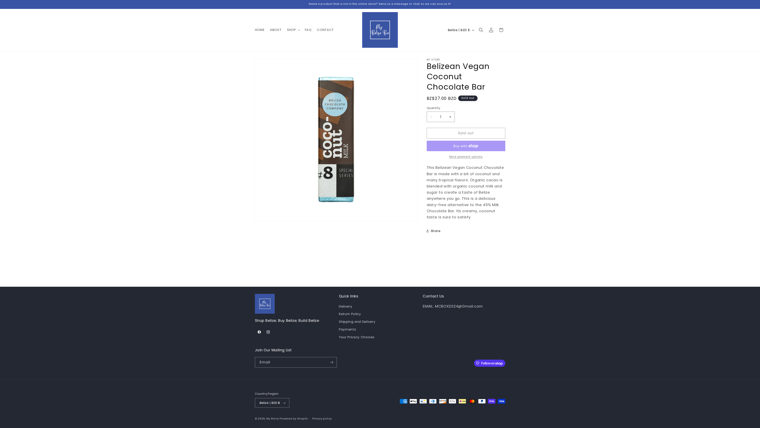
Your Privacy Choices (356, 337)
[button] (293, 30)
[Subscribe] (332, 362)
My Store (272, 418)
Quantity (433, 108)
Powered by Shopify (294, 418)
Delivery (345, 306)
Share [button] (435, 231)
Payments (347, 329)
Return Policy (350, 314)
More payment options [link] (466, 157)
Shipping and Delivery (357, 321)
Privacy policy (322, 418)
